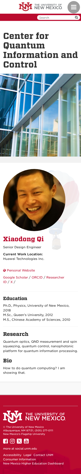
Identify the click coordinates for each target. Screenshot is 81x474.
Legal (27, 455)
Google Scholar (15, 277)
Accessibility (12, 455)
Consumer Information (19, 459)
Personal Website (20, 270)
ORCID (37, 277)
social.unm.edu (26, 448)
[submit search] (76, 17)
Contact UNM (43, 455)
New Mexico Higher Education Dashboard (33, 463)
